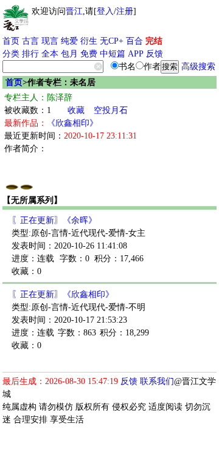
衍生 (88, 41)
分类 (10, 53)
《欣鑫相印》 (72, 123)
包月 (69, 53)
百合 (134, 41)
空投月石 (111, 110)
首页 (10, 41)
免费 (88, 53)
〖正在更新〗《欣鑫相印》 (63, 294)
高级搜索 (198, 66)
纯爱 (69, 41)
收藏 (76, 110)
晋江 (74, 11)
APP (136, 53)
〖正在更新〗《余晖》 (54, 220)
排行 (30, 53)
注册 (124, 11)
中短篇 (112, 53)
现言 (49, 41)
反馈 (154, 53)
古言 (30, 41)
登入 (105, 11)
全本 (49, 53)
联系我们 (157, 381)
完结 (153, 41)
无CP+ (111, 41)
